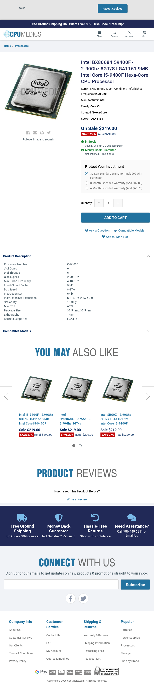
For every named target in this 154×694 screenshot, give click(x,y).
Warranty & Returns (96, 635)
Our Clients (16, 645)
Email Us (132, 535)
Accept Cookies (112, 8)
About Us (14, 630)
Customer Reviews (20, 637)
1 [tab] (73, 445)
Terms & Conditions (21, 653)
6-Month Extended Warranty (116, 188)
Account (129, 36)
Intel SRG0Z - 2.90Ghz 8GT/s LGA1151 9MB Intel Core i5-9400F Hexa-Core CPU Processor (115, 423)
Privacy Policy (17, 661)
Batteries (126, 630)
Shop (99, 36)
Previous (6, 396)
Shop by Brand (130, 661)
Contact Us (53, 635)
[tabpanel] (36, 402)
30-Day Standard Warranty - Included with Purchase (116, 176)
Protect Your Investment (104, 166)
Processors (128, 645)
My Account (53, 651)
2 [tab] (80, 445)
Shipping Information (97, 643)
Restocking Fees (94, 651)
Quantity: (86, 203)
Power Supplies (130, 637)
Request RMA (92, 658)
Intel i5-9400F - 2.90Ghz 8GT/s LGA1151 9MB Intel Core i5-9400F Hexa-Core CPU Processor (36, 423)
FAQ (49, 643)
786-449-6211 (133, 531)
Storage (126, 653)
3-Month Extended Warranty (116, 183)
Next (148, 396)
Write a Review (77, 499)
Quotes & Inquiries (57, 658)
